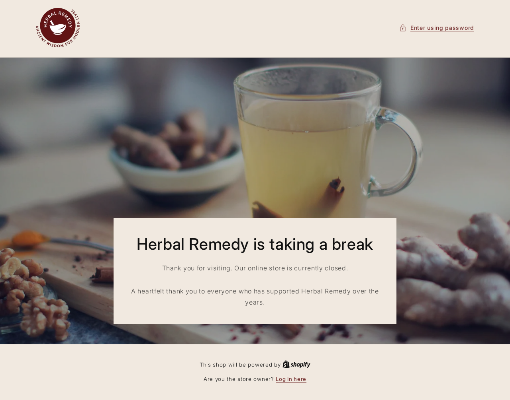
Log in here (291, 379)
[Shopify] (296, 364)
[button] (436, 28)
